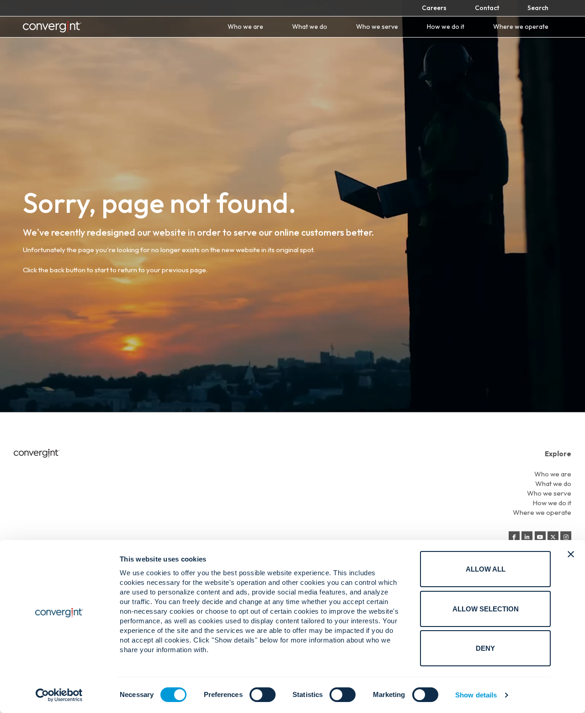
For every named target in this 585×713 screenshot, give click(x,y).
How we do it (445, 27)
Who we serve (377, 27)
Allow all (485, 569)
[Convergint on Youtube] (540, 537)
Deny (485, 648)
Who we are (245, 27)
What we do (309, 27)
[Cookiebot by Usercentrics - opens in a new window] (59, 695)
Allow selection (485, 609)
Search (537, 8)
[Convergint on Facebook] (514, 537)
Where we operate (520, 27)
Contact (487, 8)
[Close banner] (571, 554)
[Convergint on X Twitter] (553, 537)
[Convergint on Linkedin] (526, 537)
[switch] (263, 694)
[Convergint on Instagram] (565, 537)
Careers (434, 8)
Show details (476, 695)
